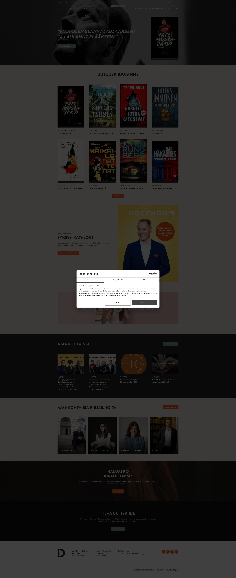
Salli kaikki (144, 303)
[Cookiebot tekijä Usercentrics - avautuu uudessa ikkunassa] (149, 273)
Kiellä (117, 303)
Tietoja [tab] (145, 280)
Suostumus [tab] (90, 280)
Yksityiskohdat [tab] (118, 280)
